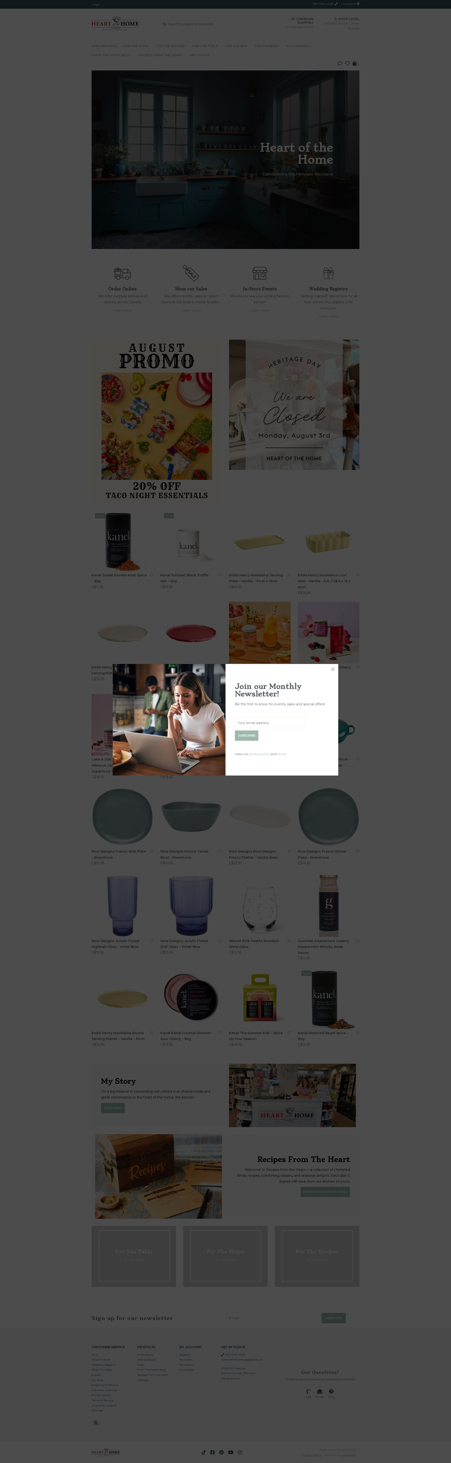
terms (281, 754)
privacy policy (259, 754)
